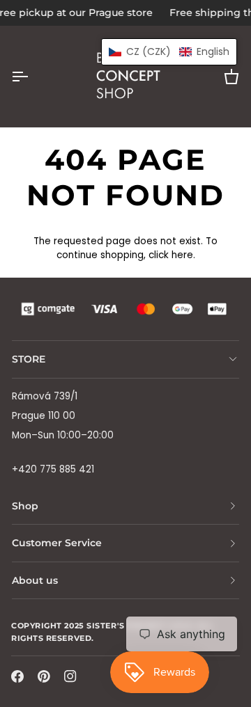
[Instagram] (70, 676)
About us (35, 580)
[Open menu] (32, 76)
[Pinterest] (44, 676)
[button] (169, 52)
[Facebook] (17, 676)
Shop (25, 505)
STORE (28, 359)
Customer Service (57, 542)
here (182, 255)
